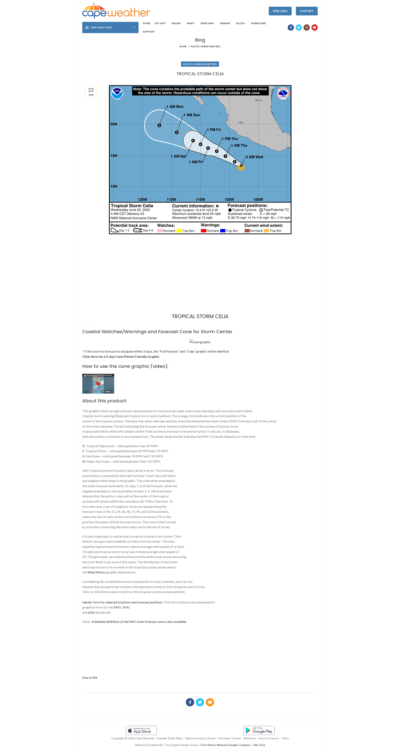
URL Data (259, 745)
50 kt (126, 607)
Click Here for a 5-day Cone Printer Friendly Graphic (120, 356)
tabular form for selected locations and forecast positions (122, 602)
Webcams (280, 11)
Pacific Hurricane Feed (206, 46)
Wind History (97, 572)
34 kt (117, 607)
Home (183, 46)
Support (307, 11)
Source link (90, 677)
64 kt (91, 612)
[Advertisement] (200, 252)
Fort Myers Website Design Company (226, 745)
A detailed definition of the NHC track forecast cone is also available (139, 621)
